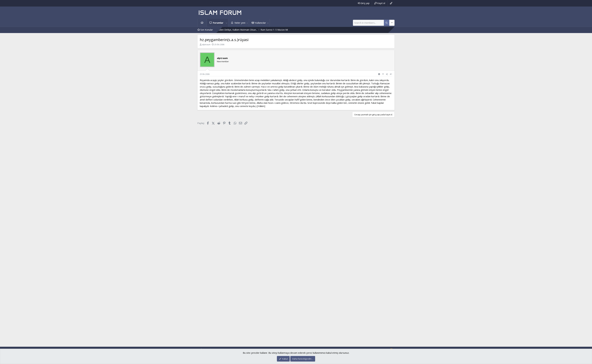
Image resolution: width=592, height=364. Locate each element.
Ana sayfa (202, 23)
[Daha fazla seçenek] (386, 23)
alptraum (206, 44)
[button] (226, 23)
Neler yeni (239, 22)
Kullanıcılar (260, 22)
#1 (391, 74)
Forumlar (218, 22)
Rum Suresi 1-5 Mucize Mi (257, 29)
